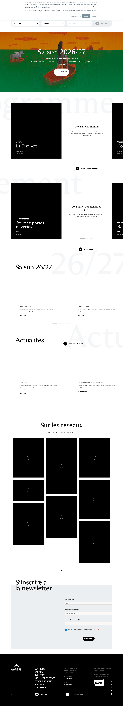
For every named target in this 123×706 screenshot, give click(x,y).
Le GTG (39, 684)
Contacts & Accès (77, 694)
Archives (41, 687)
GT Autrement (45, 678)
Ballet (39, 675)
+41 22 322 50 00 (68, 678)
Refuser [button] (94, 16)
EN (14, 694)
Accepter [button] (86, 16)
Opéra (39, 672)
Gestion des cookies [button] (76, 16)
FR (11, 694)
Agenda (40, 669)
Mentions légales (99, 670)
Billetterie (44, 694)
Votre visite (43, 681)
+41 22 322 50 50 (68, 685)
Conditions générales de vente (102, 668)
